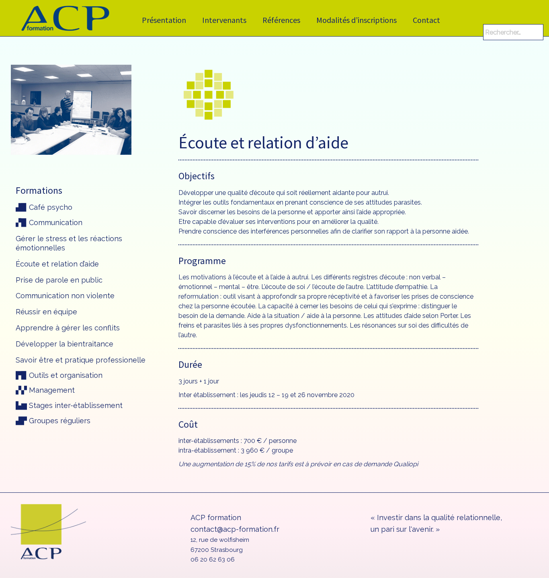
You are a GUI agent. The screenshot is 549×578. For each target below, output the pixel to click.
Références (281, 20)
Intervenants (224, 20)
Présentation (164, 20)
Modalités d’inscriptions (356, 20)
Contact (426, 20)
